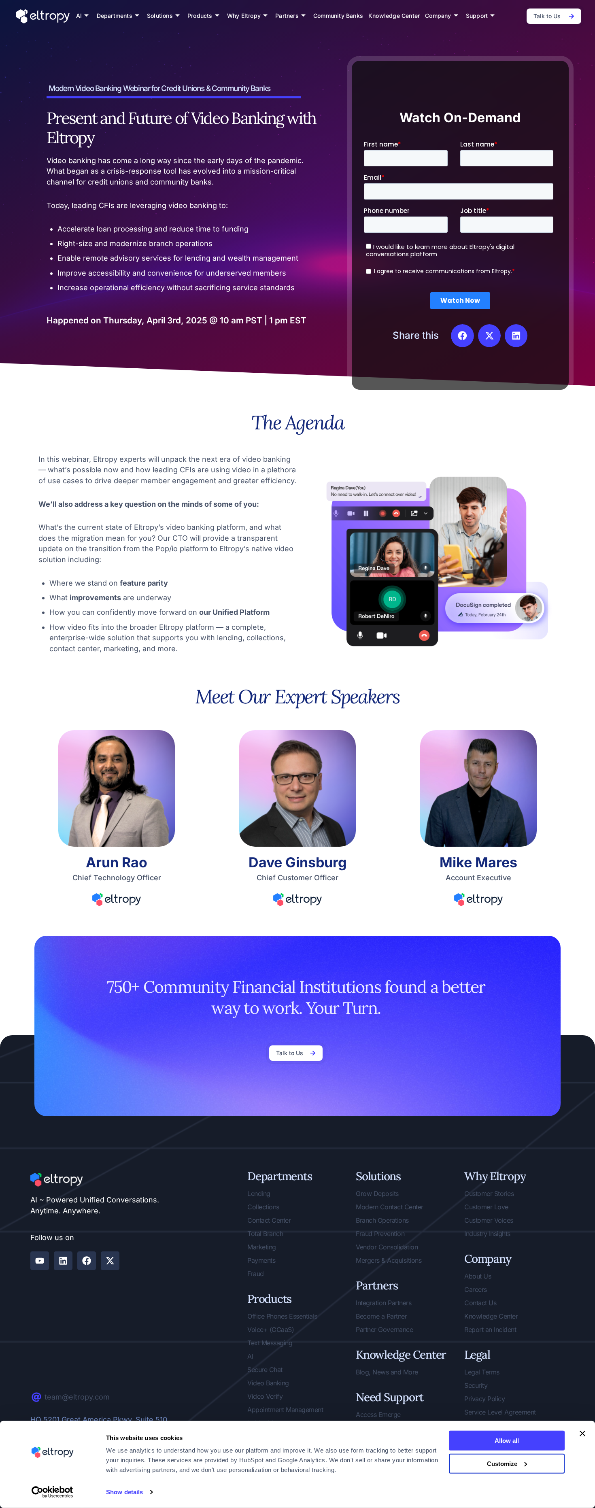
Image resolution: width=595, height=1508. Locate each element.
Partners (287, 15)
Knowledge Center (394, 15)
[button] (462, 335)
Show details (124, 1492)
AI (79, 15)
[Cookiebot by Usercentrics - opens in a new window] (52, 1492)
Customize (502, 1463)
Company (438, 15)
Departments (114, 15)
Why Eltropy (244, 15)
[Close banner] (582, 1433)
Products (199, 15)
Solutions (160, 15)
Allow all (507, 1440)
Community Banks (338, 15)
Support (477, 15)
